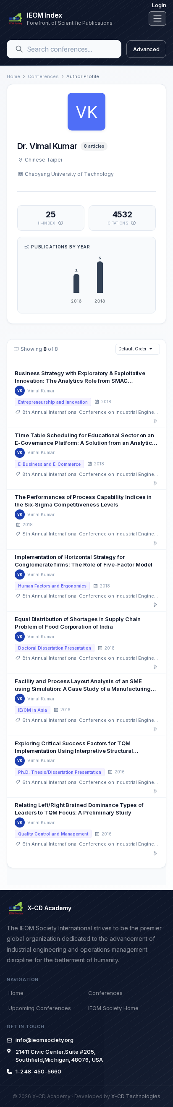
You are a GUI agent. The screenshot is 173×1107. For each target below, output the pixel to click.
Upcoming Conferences (39, 1008)
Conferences (43, 76)
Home (13, 76)
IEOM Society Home (113, 1008)
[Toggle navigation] (157, 18)
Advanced (146, 49)
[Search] (19, 49)
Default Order (132, 348)
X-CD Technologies (135, 1096)
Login (159, 5)
